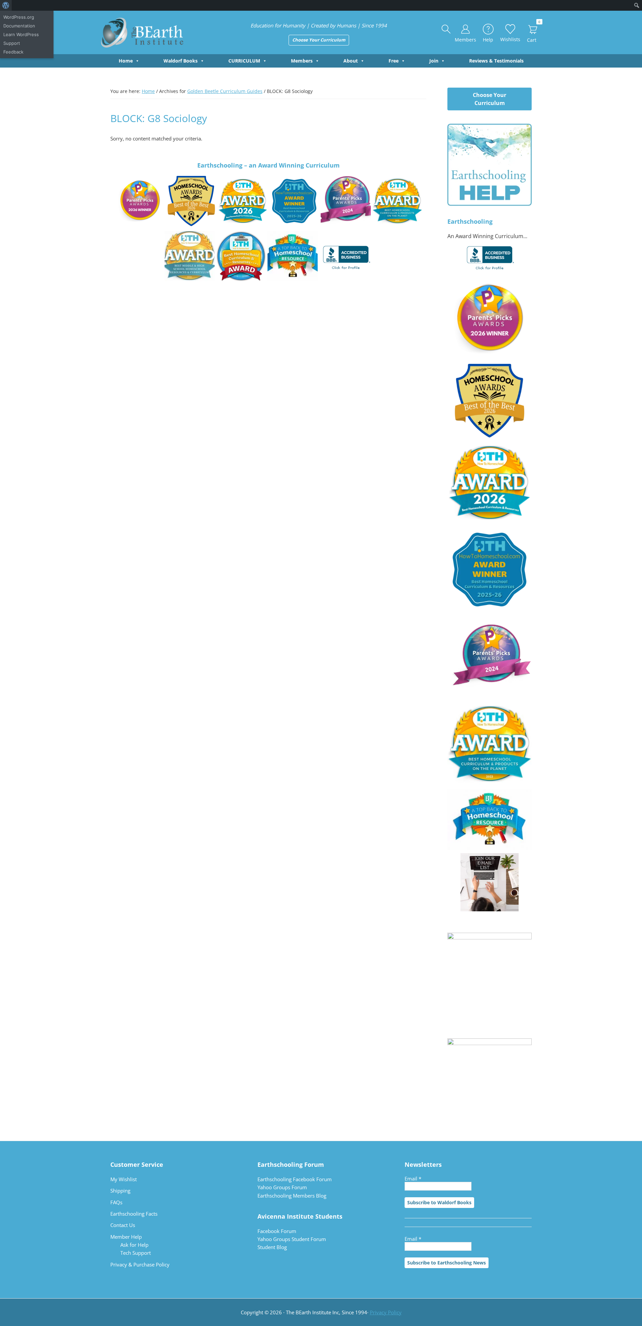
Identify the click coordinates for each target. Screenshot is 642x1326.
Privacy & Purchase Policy (140, 1264)
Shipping (120, 1190)
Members (302, 61)
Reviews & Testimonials (496, 61)
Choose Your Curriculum (318, 40)
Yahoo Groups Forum (282, 1187)
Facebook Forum (276, 1231)
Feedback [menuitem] (13, 52)
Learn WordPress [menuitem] (21, 34)
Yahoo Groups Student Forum (291, 1239)
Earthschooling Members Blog (291, 1195)
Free (394, 61)
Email (413, 1178)
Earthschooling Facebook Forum (294, 1179)
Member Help (126, 1236)
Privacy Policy (386, 1312)
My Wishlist (123, 1179)
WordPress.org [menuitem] (18, 17)
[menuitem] (6, 5)
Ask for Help (134, 1244)
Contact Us (122, 1225)
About (350, 61)
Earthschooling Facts (133, 1213)
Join (433, 61)
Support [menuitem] (11, 43)
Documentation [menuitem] (19, 25)
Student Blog (272, 1247)
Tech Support (135, 1252)
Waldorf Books (181, 61)
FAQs (116, 1202)
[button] (446, 29)
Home (126, 61)
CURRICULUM (244, 61)
